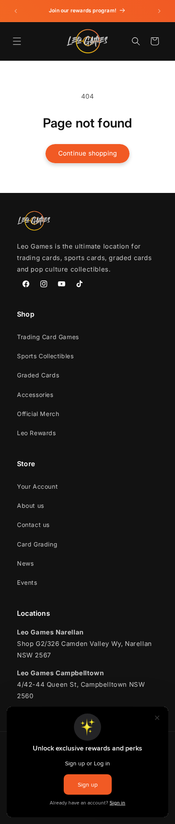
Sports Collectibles (45, 356)
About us (30, 505)
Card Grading (37, 544)
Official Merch (38, 413)
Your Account (37, 486)
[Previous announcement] (15, 11)
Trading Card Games (48, 336)
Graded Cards (38, 375)
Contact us (33, 524)
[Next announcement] (159, 11)
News (25, 563)
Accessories (35, 394)
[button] (17, 41)
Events (27, 582)
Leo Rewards (36, 432)
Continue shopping (87, 153)
